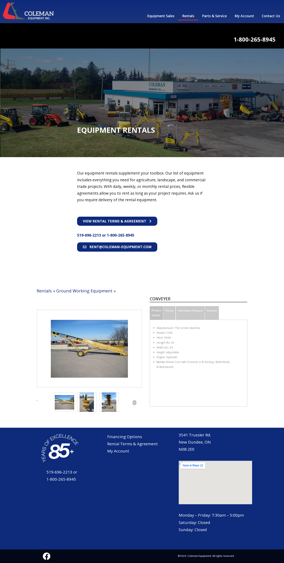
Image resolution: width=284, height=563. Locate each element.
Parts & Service (214, 16)
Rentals (188, 16)
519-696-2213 (89, 235)
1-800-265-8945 (120, 235)
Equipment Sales (160, 16)
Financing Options (124, 436)
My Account (244, 16)
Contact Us (271, 16)
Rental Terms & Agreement (132, 443)
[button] (117, 221)
